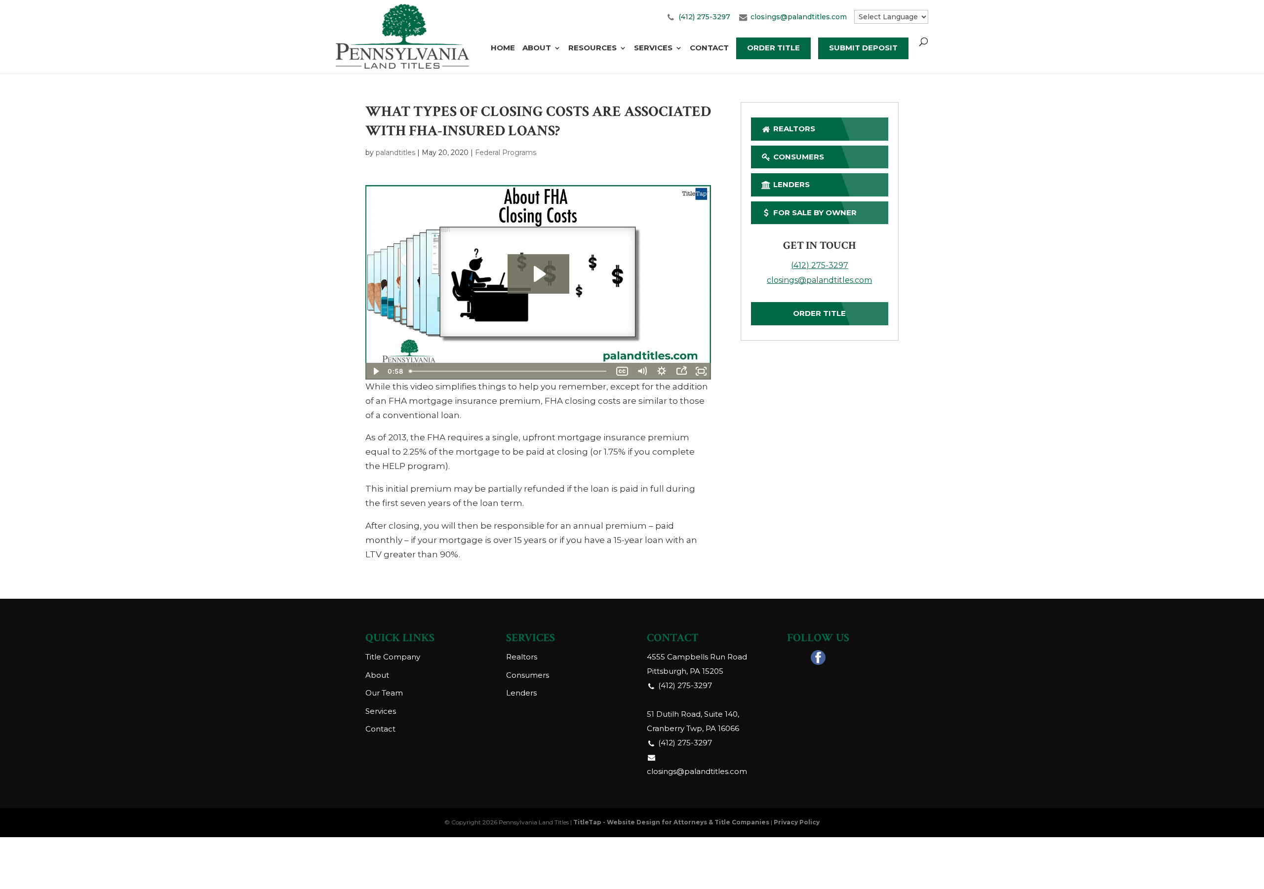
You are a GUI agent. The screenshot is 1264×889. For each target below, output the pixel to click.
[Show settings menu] (662, 371)
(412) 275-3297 (704, 16)
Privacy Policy (797, 822)
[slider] (508, 371)
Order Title (773, 47)
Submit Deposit (863, 47)
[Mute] (642, 371)
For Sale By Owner (814, 212)
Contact (709, 48)
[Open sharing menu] (681, 371)
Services (653, 48)
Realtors (793, 128)
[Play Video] (375, 371)
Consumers (797, 156)
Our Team (384, 692)
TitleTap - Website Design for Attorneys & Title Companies (671, 822)
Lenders (790, 184)
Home (503, 48)
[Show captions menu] (622, 371)
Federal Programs (505, 152)
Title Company (392, 656)
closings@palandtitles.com (798, 16)
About (536, 48)
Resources (592, 48)
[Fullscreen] (701, 371)
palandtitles (395, 152)
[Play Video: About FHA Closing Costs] (538, 274)
